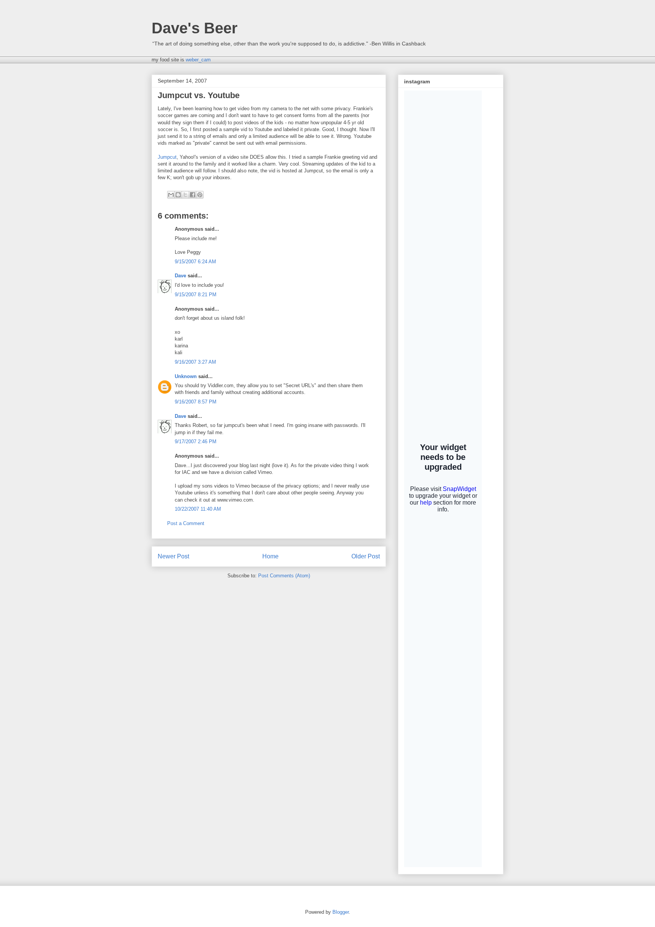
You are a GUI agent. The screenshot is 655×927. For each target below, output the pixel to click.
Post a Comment (185, 523)
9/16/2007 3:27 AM (195, 362)
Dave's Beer (195, 28)
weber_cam (198, 60)
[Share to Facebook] (192, 195)
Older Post (365, 556)
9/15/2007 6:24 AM (195, 261)
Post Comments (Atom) (284, 575)
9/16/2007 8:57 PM (195, 402)
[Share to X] (185, 195)
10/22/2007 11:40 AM (198, 509)
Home (270, 556)
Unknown (186, 376)
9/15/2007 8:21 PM (195, 294)
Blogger (340, 912)
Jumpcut (167, 157)
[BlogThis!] (178, 195)
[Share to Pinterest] (200, 195)
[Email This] (171, 195)
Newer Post (173, 556)
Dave (180, 275)
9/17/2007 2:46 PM (195, 441)
